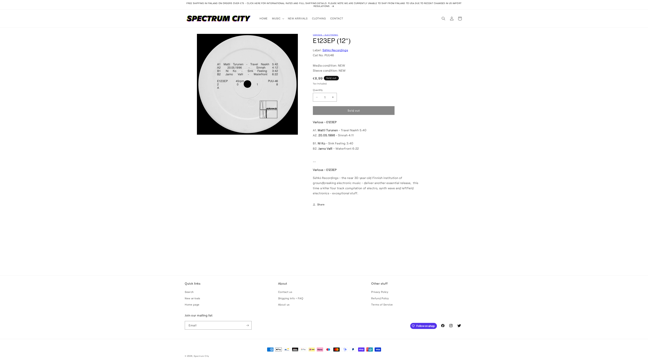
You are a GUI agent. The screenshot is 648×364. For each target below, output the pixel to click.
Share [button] (321, 204)
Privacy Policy (379, 291)
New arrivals (192, 298)
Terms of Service (382, 304)
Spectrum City (201, 356)
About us (284, 304)
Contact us (285, 291)
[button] (278, 18)
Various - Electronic (325, 35)
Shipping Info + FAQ (290, 298)
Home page (192, 304)
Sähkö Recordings (335, 50)
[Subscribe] (247, 325)
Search (189, 291)
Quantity (318, 89)
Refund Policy (380, 298)
